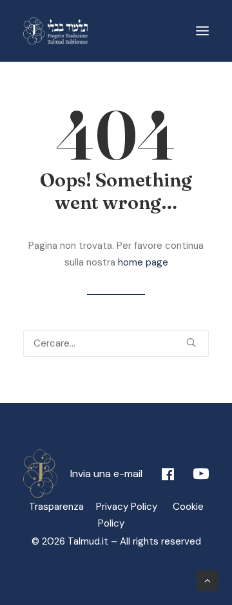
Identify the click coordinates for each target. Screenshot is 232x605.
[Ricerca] (116, 343)
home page (143, 262)
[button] (202, 31)
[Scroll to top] (207, 579)
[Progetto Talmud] (55, 30)
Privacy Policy (132, 506)
